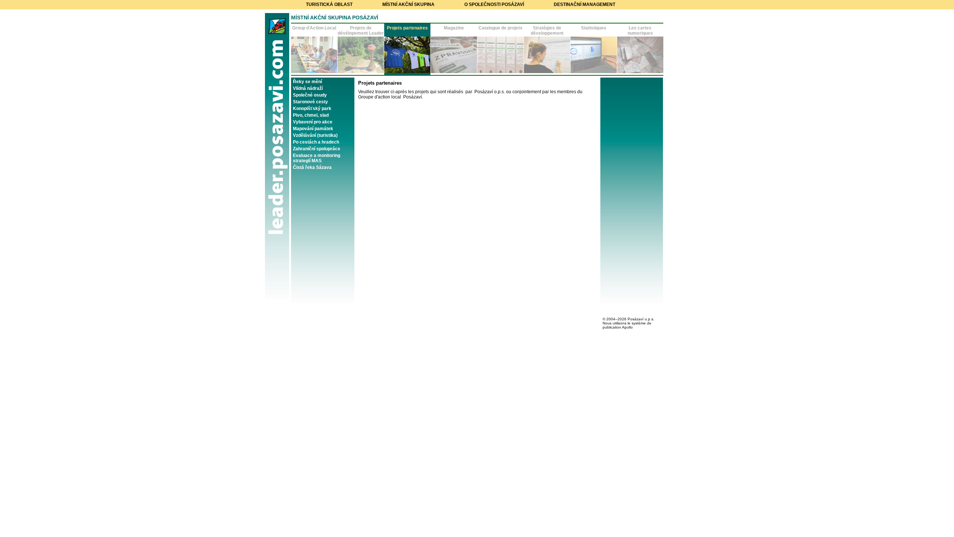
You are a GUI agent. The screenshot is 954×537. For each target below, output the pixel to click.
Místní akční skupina (408, 4)
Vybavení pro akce (312, 122)
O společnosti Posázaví (494, 4)
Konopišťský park (312, 108)
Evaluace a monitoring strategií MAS (316, 158)
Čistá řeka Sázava (312, 167)
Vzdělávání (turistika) (315, 135)
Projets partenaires (407, 28)
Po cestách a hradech (316, 142)
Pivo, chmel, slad (311, 115)
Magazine (454, 28)
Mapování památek (313, 128)
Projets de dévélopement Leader (361, 30)
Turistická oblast (329, 4)
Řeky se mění (307, 81)
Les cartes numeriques (640, 30)
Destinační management (584, 4)
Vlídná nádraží (308, 88)
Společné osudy (310, 95)
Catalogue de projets (500, 28)
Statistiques (593, 28)
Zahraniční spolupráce (316, 148)
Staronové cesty (310, 101)
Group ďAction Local (314, 28)
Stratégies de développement (547, 30)
